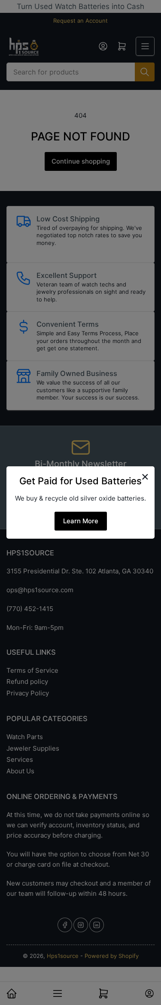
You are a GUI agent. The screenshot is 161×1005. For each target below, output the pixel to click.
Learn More (80, 521)
